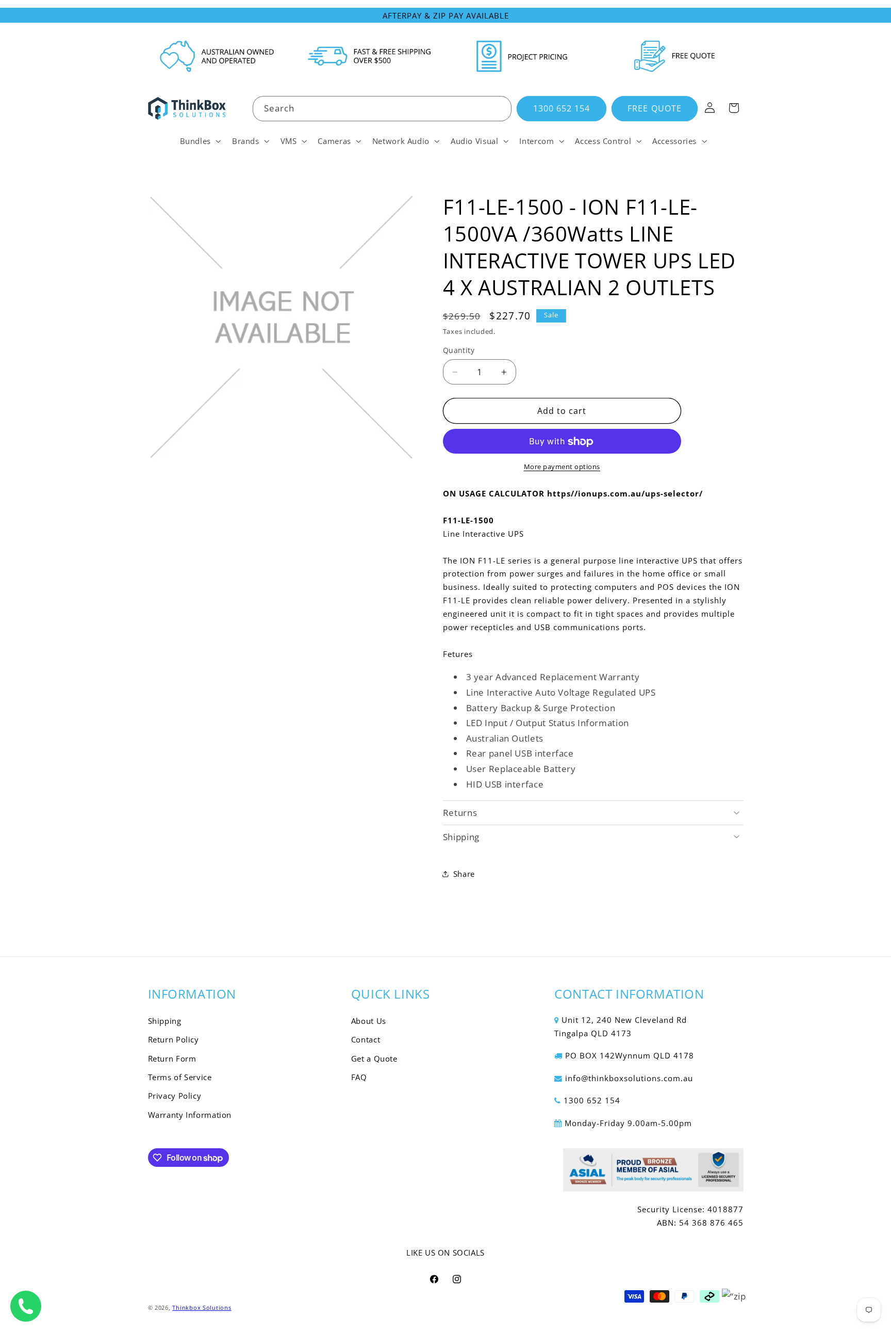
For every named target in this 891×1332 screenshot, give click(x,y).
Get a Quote (374, 1058)
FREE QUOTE (655, 108)
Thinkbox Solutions (201, 1307)
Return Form (172, 1058)
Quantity (458, 351)
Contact (365, 1039)
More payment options (562, 467)
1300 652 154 (561, 108)
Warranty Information (190, 1115)
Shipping (165, 1021)
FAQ (359, 1077)
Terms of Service (180, 1077)
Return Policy (173, 1039)
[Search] (499, 108)
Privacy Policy (175, 1095)
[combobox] (382, 109)
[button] (199, 141)
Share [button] (464, 874)
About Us (368, 1021)
